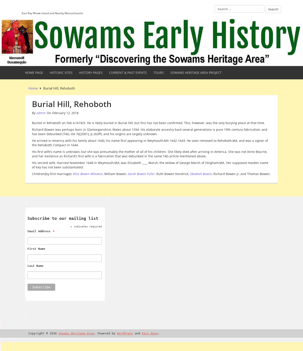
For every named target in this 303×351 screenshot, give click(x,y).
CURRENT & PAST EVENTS (128, 72)
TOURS (158, 72)
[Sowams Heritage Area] (151, 42)
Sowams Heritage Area (52, 7)
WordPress (125, 333)
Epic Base (150, 333)
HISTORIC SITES (61, 72)
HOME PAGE (34, 72)
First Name (36, 248)
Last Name (35, 265)
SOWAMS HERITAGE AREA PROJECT (196, 72)
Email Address (41, 231)
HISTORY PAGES (90, 72)
